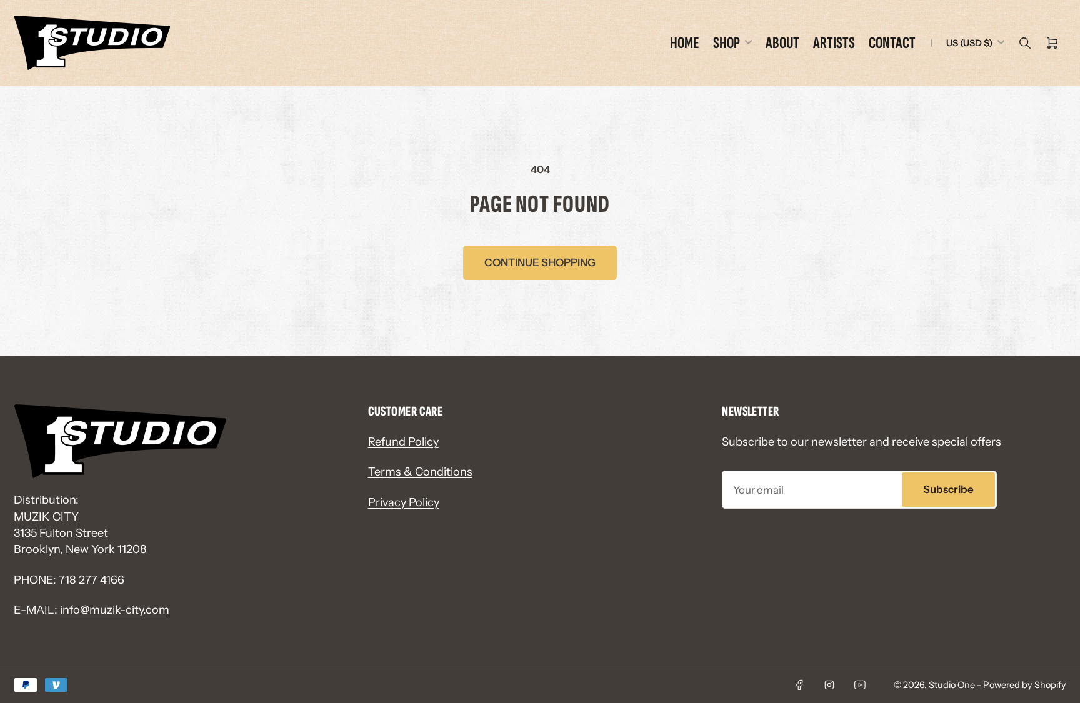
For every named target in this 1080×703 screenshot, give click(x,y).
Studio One (952, 685)
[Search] (1025, 43)
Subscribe (948, 489)
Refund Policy (403, 441)
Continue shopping (540, 262)
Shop (726, 43)
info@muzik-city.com (114, 609)
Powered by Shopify (1024, 685)
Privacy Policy (403, 502)
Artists (834, 43)
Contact (892, 43)
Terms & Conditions (420, 471)
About (782, 43)
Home (684, 43)
